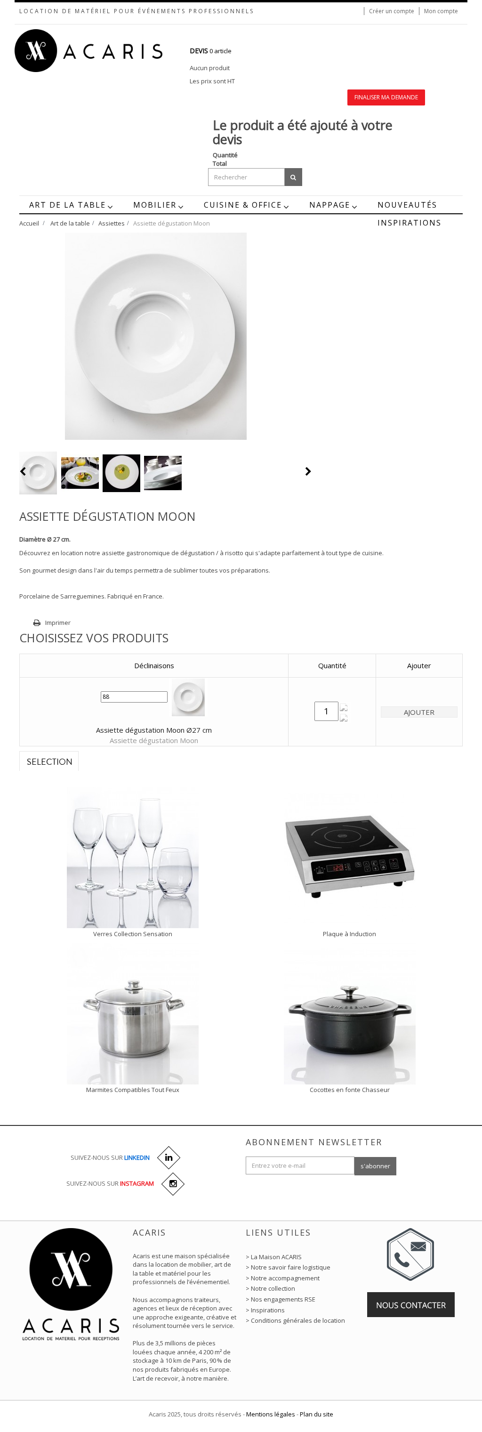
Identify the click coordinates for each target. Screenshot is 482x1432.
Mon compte (441, 11)
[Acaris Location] (107, 50)
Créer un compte (391, 11)
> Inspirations (265, 1310)
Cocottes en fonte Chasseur (350, 1089)
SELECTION (49, 762)
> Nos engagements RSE (280, 1299)
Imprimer (58, 622)
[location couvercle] (133, 1013)
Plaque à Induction (349, 934)
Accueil (29, 223)
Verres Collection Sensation (132, 934)
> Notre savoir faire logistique (288, 1267)
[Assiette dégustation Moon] (80, 473)
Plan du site (316, 1414)
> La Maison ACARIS (274, 1257)
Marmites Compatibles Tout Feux (132, 1089)
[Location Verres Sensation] (133, 857)
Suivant (308, 471)
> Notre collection (270, 1288)
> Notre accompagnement (283, 1278)
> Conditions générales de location (295, 1320)
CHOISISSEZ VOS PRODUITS (94, 638)
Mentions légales (270, 1414)
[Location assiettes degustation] (38, 473)
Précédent (23, 471)
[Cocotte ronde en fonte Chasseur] (350, 1013)
